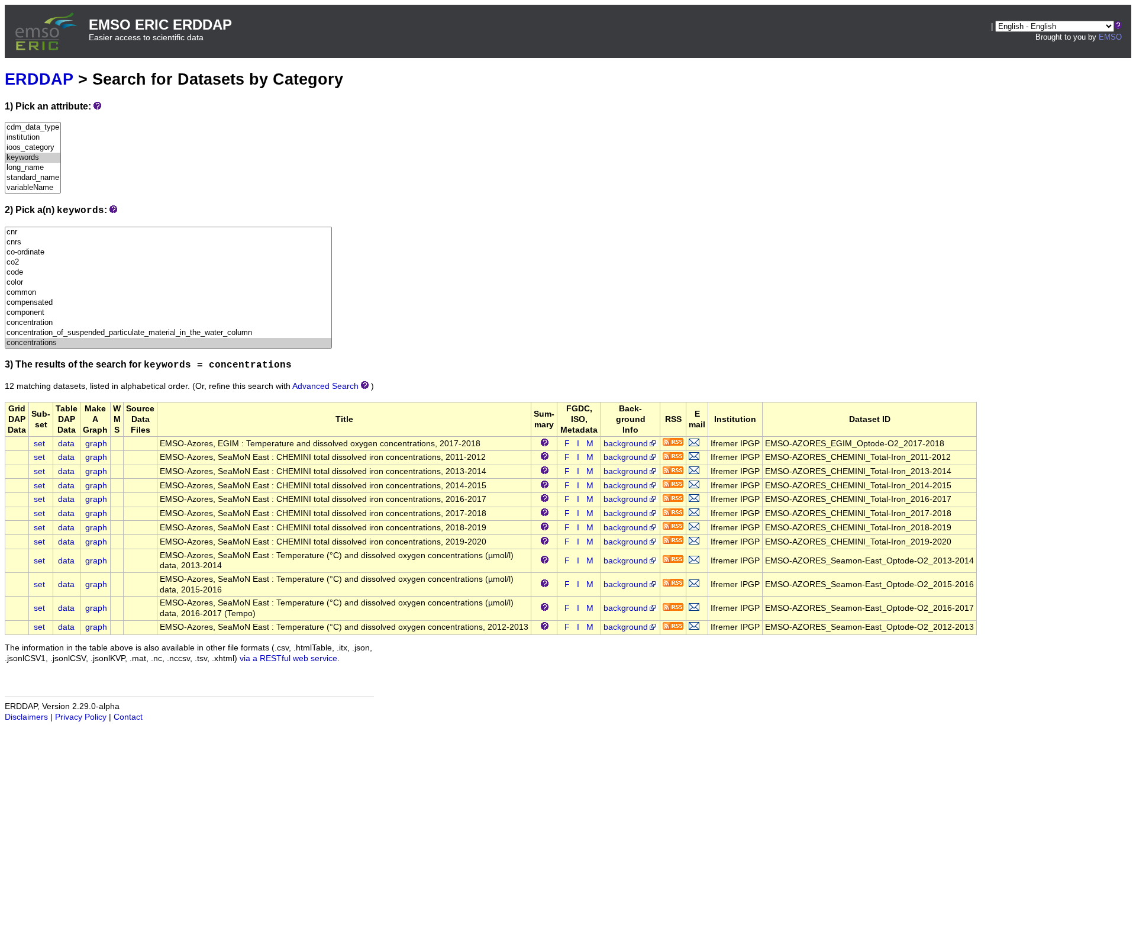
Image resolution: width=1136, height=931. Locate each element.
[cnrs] (168, 242)
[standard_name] (32, 178)
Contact (128, 717)
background (626, 443)
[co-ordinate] (168, 252)
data (66, 443)
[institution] (32, 138)
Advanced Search (325, 386)
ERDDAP (39, 79)
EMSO (1110, 37)
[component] (168, 313)
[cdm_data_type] (32, 128)
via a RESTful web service (288, 658)
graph (96, 443)
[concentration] (168, 323)
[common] (168, 293)
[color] (168, 283)
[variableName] (32, 188)
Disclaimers (26, 717)
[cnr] (168, 232)
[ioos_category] (32, 148)
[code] (168, 273)
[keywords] (32, 158)
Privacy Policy (80, 717)
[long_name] (32, 168)
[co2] (168, 262)
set (39, 443)
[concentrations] (168, 343)
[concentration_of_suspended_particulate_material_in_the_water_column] (168, 333)
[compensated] (168, 303)
